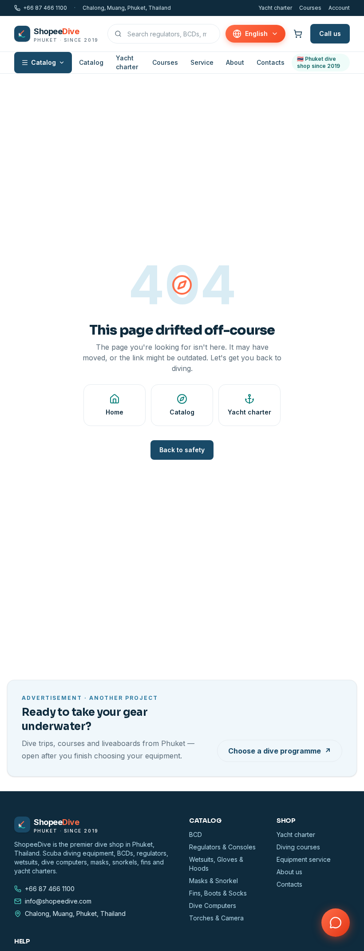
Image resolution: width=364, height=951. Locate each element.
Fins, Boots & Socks (218, 893)
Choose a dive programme (279, 750)
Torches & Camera (216, 918)
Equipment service (304, 859)
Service (202, 62)
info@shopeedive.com (58, 901)
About (235, 62)
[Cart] (298, 34)
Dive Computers (212, 905)
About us (289, 872)
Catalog (43, 62)
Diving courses (298, 847)
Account (339, 7)
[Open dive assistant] (335, 922)
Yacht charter (275, 7)
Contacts (271, 62)
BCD (195, 834)
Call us (330, 33)
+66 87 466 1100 (45, 7)
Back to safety (182, 450)
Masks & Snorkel (213, 880)
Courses (310, 7)
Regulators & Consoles (222, 847)
